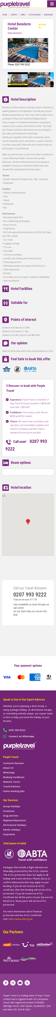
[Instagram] (13, 982)
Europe (14, 15)
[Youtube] (20, 982)
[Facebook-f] (5, 982)
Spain (23, 15)
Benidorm (48, 15)
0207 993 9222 (30, 594)
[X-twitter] (27, 982)
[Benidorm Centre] (18, 86)
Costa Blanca (34, 15)
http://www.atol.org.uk (21, 918)
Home (4, 15)
